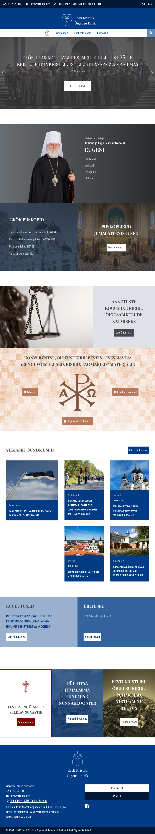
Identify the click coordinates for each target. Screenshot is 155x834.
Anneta (116, 796)
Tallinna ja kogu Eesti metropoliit (32, 232)
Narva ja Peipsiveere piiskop (32, 239)
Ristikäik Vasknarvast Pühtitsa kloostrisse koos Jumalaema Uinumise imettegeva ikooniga (29, 621)
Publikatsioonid (82, 33)
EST (143, 4)
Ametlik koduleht (77, 718)
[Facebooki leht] (99, 4)
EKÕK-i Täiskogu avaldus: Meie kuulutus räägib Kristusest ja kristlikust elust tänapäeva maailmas (77, 61)
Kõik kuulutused (16, 636)
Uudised (89, 165)
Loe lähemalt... (116, 247)
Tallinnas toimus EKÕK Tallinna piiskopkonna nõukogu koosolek (125, 510)
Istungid (31, 392)
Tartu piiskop (21, 253)
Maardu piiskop (21, 246)
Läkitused (90, 159)
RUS (149, 4)
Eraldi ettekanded (127, 392)
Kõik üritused (92, 636)
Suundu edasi (25, 722)
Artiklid (71, 561)
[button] (3, 72)
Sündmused (61, 33)
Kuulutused (14, 505)
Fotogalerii (91, 172)
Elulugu (89, 178)
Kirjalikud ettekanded (79, 421)
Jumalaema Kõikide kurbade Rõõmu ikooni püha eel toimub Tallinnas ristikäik (128, 571)
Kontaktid (102, 33)
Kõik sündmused (138, 450)
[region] (77, 73)
